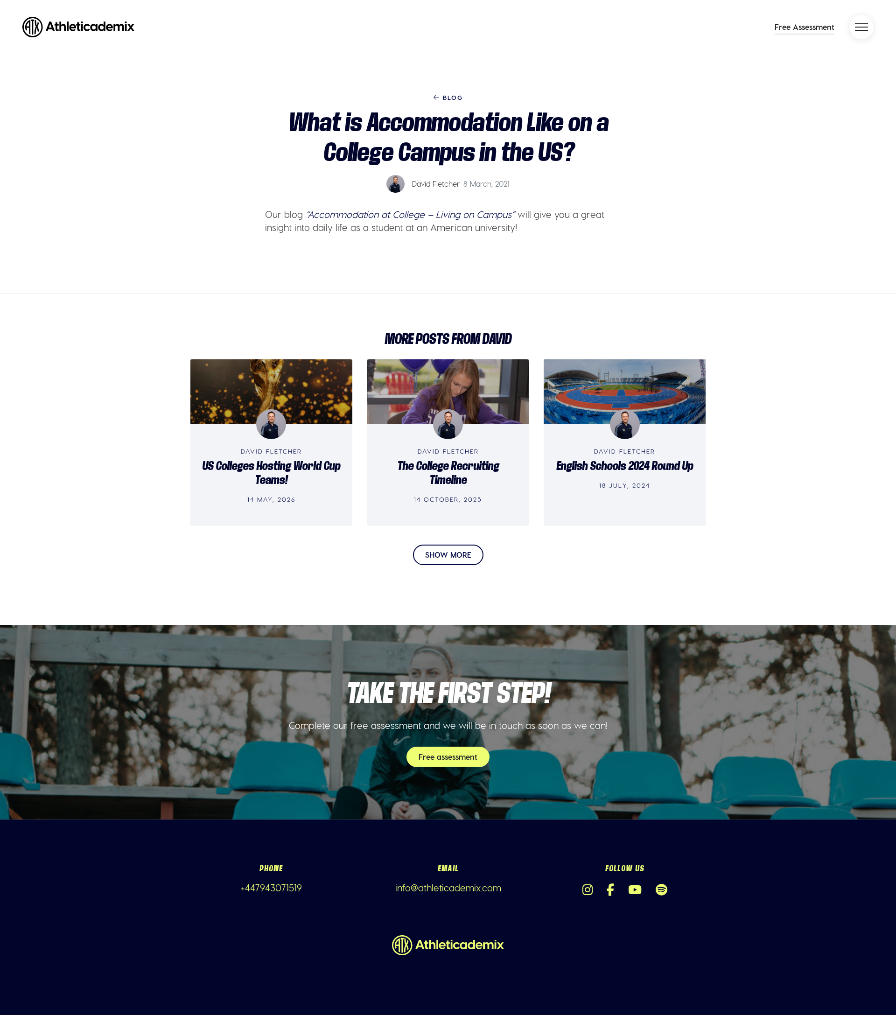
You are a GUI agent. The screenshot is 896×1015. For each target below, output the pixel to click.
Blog (451, 97)
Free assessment (448, 756)
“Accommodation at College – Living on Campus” (410, 214)
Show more (448, 554)
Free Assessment (804, 26)
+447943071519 (271, 887)
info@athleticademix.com (448, 887)
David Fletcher (436, 183)
